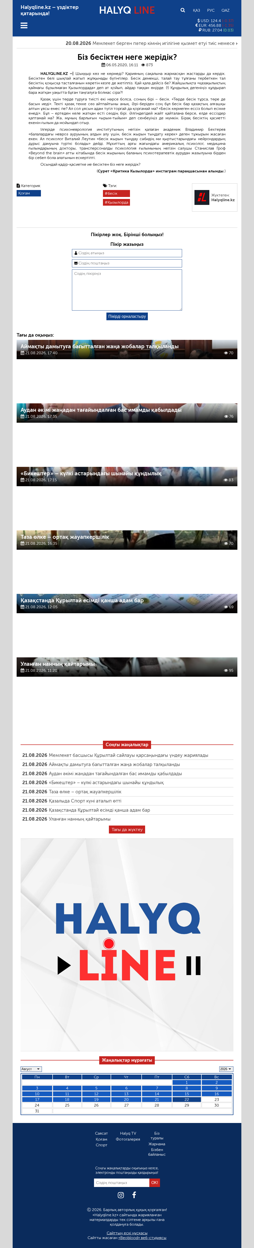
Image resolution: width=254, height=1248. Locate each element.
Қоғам (24, 193)
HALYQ (127, 10)
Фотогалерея (128, 1139)
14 (157, 1093)
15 (187, 1093)
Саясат (101, 1133)
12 (96, 1093)
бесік (112, 193)
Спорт (101, 1145)
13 (126, 1093)
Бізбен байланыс (157, 1152)
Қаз (196, 10)
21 (157, 1099)
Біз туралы (157, 1135)
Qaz (225, 10)
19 (96, 1099)
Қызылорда (118, 202)
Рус (211, 10)
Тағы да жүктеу (127, 829)
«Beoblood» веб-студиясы (142, 1237)
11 (67, 1093)
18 (67, 1099)
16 (217, 1093)
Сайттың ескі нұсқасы (127, 1233)
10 (37, 1093)
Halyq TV (128, 1133)
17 (37, 1099)
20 (126, 1099)
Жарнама (157, 1144)
